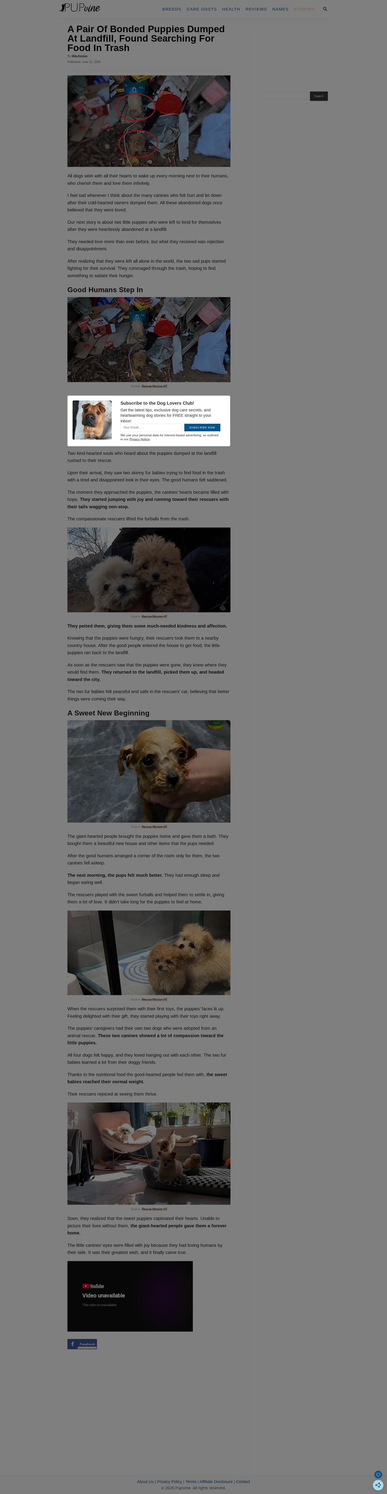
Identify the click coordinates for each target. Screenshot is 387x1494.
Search (318, 96)
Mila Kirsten (79, 56)
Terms (190, 1481)
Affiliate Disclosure (216, 1481)
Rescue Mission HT (154, 386)
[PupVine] (101, 9)
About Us (145, 1481)
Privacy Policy (169, 1481)
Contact (243, 1481)
